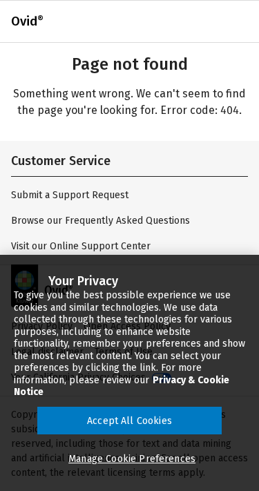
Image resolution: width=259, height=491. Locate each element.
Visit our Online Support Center (81, 246)
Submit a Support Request (69, 195)
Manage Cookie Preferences (131, 459)
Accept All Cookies (129, 421)
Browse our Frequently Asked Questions (100, 221)
